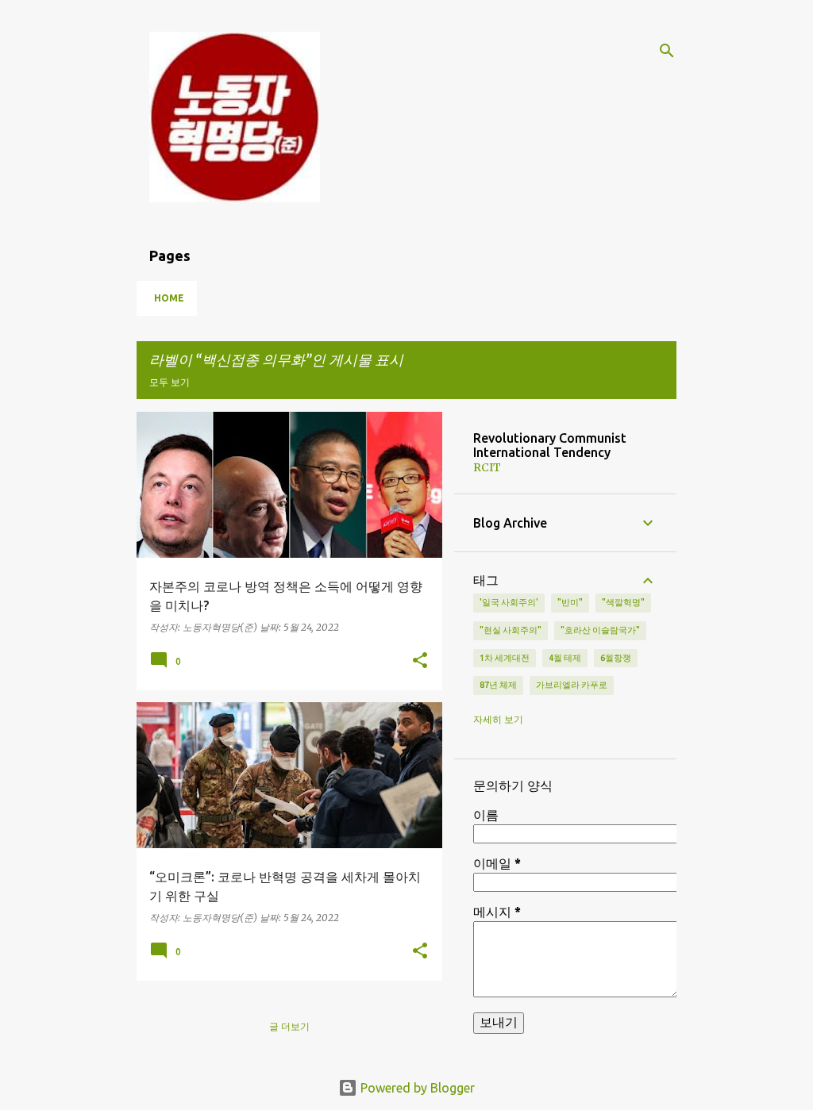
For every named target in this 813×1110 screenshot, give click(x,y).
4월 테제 (565, 658)
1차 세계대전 (505, 658)
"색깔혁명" (623, 602)
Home (169, 298)
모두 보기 (169, 382)
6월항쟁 (615, 658)
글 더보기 (289, 1026)
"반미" (570, 602)
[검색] (666, 51)
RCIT (487, 467)
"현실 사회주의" (510, 630)
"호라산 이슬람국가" (600, 630)
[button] (420, 661)
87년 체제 (498, 684)
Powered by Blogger (416, 1088)
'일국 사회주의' (509, 602)
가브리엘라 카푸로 (571, 684)
